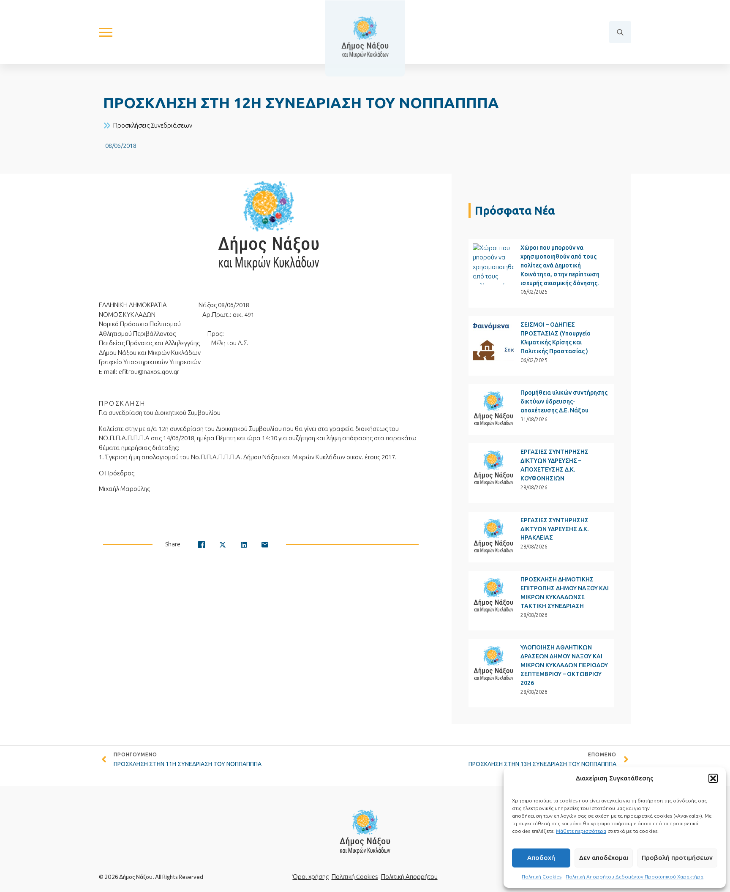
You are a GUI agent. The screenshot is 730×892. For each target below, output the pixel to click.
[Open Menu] (105, 32)
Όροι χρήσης (311, 876)
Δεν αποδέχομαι (603, 857)
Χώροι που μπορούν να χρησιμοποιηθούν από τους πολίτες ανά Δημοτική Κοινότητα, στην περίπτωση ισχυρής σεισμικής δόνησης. (559, 265)
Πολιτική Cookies (541, 876)
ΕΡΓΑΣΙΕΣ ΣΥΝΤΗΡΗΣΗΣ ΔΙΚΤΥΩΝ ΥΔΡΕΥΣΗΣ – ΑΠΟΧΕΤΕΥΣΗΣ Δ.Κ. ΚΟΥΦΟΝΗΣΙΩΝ (554, 465)
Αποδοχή (541, 857)
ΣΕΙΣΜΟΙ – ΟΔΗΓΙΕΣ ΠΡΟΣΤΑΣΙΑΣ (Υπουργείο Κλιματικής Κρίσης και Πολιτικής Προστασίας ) (555, 338)
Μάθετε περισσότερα (581, 831)
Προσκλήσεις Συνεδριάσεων (152, 125)
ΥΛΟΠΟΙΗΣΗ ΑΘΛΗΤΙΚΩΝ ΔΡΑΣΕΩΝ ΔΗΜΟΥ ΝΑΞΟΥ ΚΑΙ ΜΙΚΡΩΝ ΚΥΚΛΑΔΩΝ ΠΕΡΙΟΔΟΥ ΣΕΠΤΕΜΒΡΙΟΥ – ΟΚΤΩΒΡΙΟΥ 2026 (564, 665)
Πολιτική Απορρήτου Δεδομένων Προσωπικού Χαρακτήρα (634, 876)
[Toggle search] (620, 32)
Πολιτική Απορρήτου (409, 876)
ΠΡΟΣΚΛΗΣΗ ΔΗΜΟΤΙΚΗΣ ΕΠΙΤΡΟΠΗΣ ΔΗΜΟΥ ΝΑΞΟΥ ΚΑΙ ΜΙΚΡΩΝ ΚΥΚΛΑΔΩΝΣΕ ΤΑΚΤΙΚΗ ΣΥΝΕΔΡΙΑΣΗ (564, 592)
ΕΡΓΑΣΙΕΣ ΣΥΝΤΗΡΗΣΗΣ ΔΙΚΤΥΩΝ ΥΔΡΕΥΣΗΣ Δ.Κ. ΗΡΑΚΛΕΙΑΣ (554, 529)
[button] (713, 778)
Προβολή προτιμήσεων (677, 857)
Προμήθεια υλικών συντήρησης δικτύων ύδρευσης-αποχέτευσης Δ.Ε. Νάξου (563, 401)
